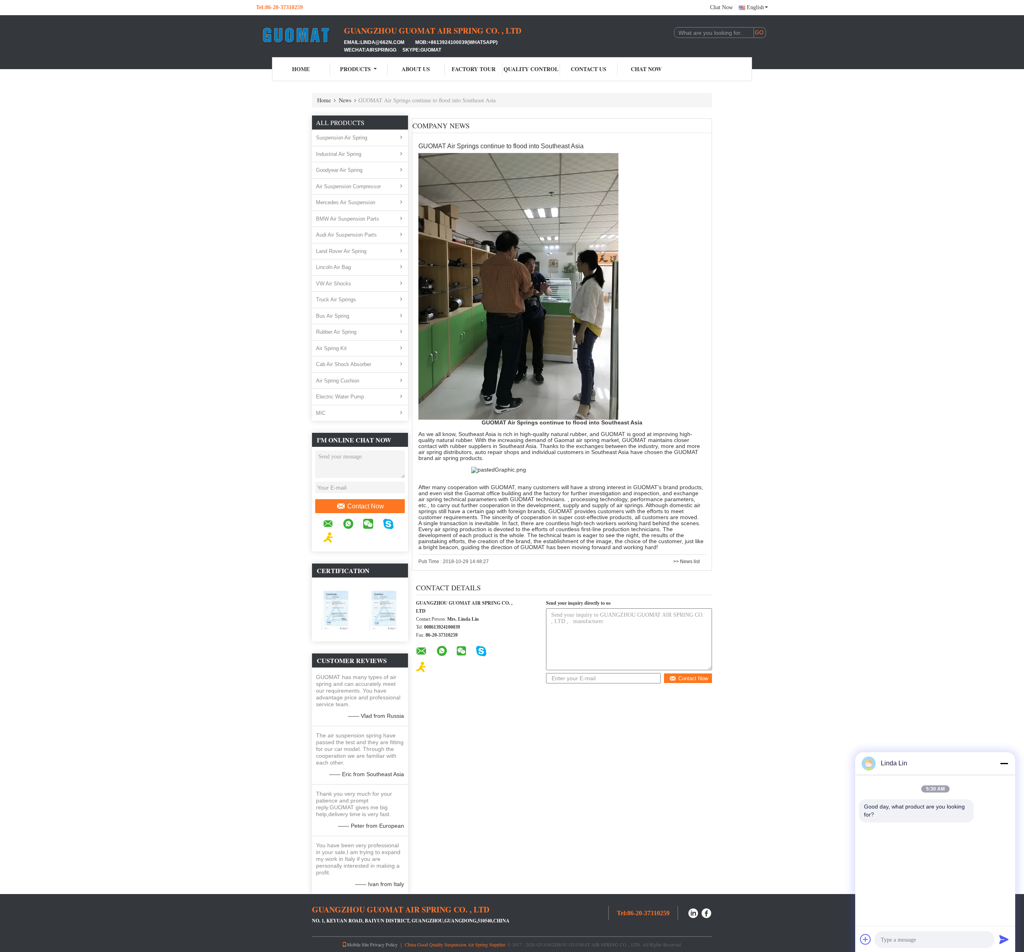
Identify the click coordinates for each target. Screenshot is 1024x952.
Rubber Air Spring (336, 332)
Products (355, 69)
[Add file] (865, 939)
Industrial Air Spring (338, 154)
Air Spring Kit (331, 348)
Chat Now (721, 7)
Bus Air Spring (332, 316)
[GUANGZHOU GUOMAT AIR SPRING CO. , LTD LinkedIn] (693, 912)
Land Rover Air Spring (341, 251)
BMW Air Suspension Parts (347, 219)
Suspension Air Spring (341, 138)
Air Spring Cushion (337, 381)
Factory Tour (474, 69)
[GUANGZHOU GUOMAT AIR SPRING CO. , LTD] (300, 35)
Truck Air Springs (336, 300)
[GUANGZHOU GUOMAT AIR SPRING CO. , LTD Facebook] (707, 912)
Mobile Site (358, 944)
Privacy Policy (384, 944)
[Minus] (1004, 763)
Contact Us (588, 69)
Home (301, 69)
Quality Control (531, 69)
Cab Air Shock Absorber (343, 364)
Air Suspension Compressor (348, 186)
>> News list (686, 561)
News (345, 100)
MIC (321, 413)
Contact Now (365, 506)
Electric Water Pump (340, 397)
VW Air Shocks (333, 284)
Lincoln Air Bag (333, 267)
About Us (416, 69)
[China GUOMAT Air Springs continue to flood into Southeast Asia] (518, 286)
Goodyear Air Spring (339, 170)
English (755, 7)
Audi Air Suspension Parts (346, 235)
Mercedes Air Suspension (345, 202)
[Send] (1004, 939)
